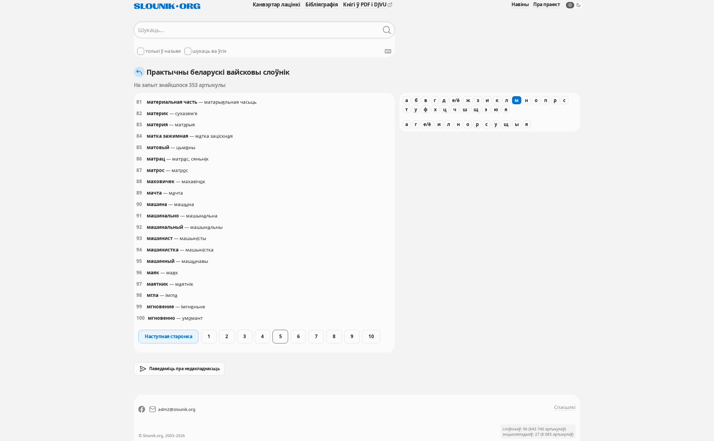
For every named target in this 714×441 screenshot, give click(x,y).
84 (139, 136)
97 (139, 284)
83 (139, 124)
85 (139, 147)
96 (139, 272)
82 (139, 113)
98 (139, 295)
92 (139, 227)
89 (139, 193)
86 (139, 159)
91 (139, 215)
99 (139, 306)
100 (140, 318)
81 (139, 102)
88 (139, 181)
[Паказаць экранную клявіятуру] (388, 51)
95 (139, 261)
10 (371, 336)
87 (139, 170)
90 (139, 204)
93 (139, 238)
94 (139, 249)
